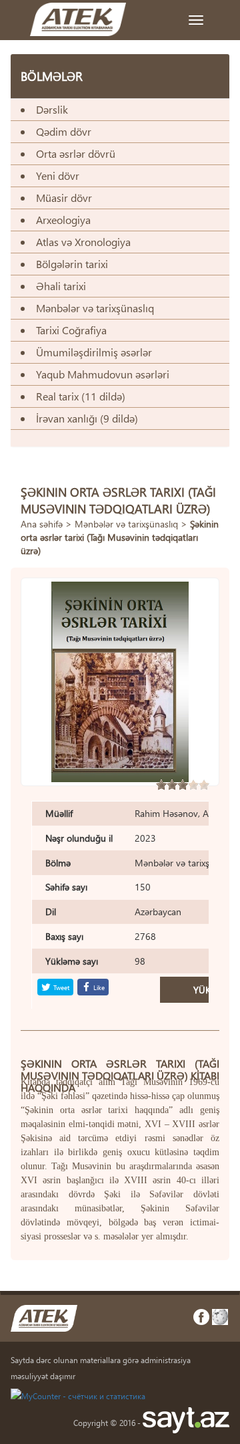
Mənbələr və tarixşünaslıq (126, 523)
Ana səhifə (42, 523)
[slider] (182, 784)
